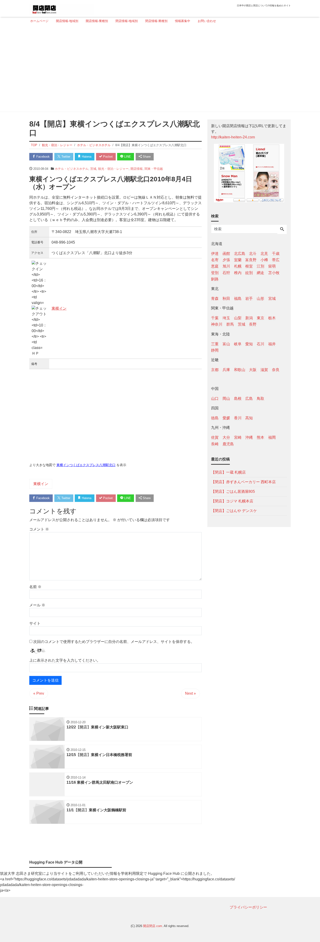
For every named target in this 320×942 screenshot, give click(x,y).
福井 (272, 344)
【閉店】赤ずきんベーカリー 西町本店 (243, 482)
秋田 (226, 298)
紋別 (249, 272)
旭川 (226, 266)
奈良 (275, 369)
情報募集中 (182, 21)
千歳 (275, 254)
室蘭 (238, 260)
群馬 (230, 324)
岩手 (249, 298)
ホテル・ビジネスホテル (71, 169)
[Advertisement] (158, 69)
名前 (35, 587)
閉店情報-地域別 (126, 21)
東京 (260, 318)
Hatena (86, 156)
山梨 (238, 318)
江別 (260, 266)
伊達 (215, 254)
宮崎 (238, 437)
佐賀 (215, 437)
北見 (264, 254)
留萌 (272, 266)
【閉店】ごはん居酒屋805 (233, 491)
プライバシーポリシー (248, 907)
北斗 (253, 254)
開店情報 (136, 169)
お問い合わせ (207, 21)
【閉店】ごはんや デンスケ (234, 510)
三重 (215, 344)
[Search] (282, 229)
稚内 (238, 272)
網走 (260, 272)
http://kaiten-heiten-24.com (233, 137)
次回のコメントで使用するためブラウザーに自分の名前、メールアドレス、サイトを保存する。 (113, 642)
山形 (260, 298)
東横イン (59, 308)
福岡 (272, 437)
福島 (238, 298)
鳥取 (260, 399)
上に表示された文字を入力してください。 (64, 660)
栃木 (272, 318)
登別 (215, 272)
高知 (249, 418)
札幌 (238, 266)
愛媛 (226, 418)
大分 (226, 437)
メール (37, 605)
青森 (215, 298)
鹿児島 (228, 444)
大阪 (253, 369)
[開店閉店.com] (61, 8)
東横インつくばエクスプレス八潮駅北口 (85, 465)
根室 (249, 266)
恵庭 (215, 266)
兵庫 (226, 369)
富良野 (251, 260)
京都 (215, 369)
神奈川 (216, 324)
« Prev (38, 693)
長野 (253, 324)
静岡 (215, 350)
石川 (260, 344)
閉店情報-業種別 (156, 21)
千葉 (215, 318)
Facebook (42, 156)
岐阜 (238, 344)
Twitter (65, 156)
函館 (226, 254)
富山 (226, 344)
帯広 (275, 260)
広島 (249, 399)
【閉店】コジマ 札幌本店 (232, 501)
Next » (190, 693)
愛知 (249, 344)
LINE (127, 156)
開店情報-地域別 (67, 21)
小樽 (264, 260)
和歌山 (239, 369)
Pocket (107, 156)
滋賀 (264, 369)
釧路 (215, 279)
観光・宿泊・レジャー (113, 169)
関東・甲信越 (154, 169)
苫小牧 (273, 272)
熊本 (260, 437)
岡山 (226, 399)
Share (146, 156)
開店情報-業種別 (97, 21)
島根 (238, 399)
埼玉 (226, 318)
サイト (35, 623)
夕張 (226, 260)
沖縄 (249, 437)
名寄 (215, 260)
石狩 (226, 272)
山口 (215, 399)
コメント (39, 529)
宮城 (272, 298)
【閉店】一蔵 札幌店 (228, 472)
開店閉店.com (152, 926)
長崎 (215, 444)
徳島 (215, 418)
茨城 (93, 169)
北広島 (239, 254)
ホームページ (39, 21)
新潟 (249, 318)
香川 (238, 418)
